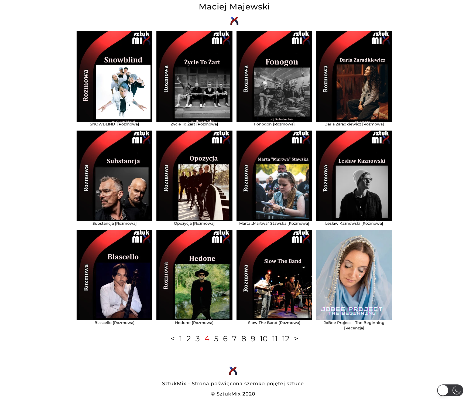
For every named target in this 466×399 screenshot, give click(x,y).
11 (275, 338)
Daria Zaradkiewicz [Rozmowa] (354, 124)
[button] (450, 390)
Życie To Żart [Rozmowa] (194, 124)
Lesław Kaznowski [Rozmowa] (354, 223)
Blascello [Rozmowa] (114, 322)
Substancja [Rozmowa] (114, 223)
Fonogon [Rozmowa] (274, 124)
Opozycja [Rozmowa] (194, 223)
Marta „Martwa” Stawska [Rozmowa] (274, 223)
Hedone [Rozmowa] (194, 322)
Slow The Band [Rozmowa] (274, 322)
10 (264, 338)
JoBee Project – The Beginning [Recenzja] (354, 325)
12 (285, 338)
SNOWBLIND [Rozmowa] (114, 124)
